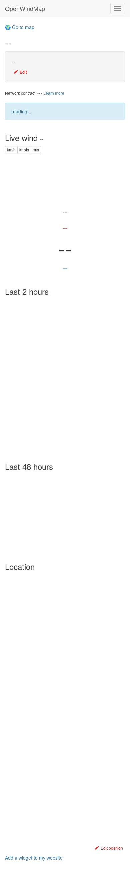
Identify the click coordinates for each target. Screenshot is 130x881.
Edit (22, 72)
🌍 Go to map (19, 27)
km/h (11, 149)
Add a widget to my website (34, 857)
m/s (36, 149)
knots (24, 149)
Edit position (111, 848)
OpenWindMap (25, 8)
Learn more (53, 93)
